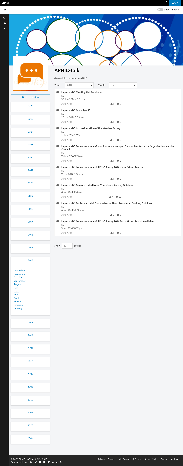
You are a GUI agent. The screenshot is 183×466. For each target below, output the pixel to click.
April (16, 298)
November (19, 274)
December (19, 270)
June (16, 291)
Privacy (101, 459)
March (17, 301)
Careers (164, 459)
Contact (111, 459)
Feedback (175, 459)
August (18, 284)
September (20, 281)
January (18, 308)
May (16, 294)
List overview (31, 97)
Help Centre (123, 459)
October (18, 277)
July (16, 287)
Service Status (151, 459)
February (18, 305)
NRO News (137, 459)
